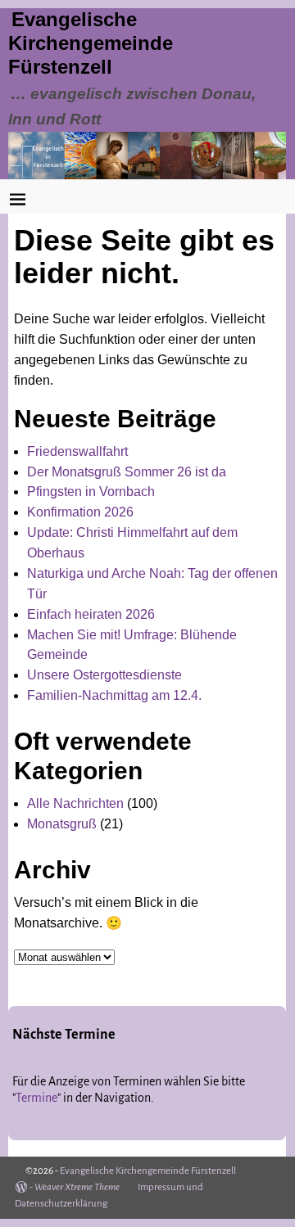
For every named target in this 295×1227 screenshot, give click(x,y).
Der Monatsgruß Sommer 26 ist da (126, 472)
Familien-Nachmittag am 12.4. (114, 695)
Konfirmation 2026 (80, 512)
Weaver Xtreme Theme (77, 1187)
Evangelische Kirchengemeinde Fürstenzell (90, 43)
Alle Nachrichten (75, 803)
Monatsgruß (62, 824)
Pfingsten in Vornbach (91, 491)
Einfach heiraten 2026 (91, 614)
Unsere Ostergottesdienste (104, 675)
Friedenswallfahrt (77, 451)
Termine (36, 1097)
